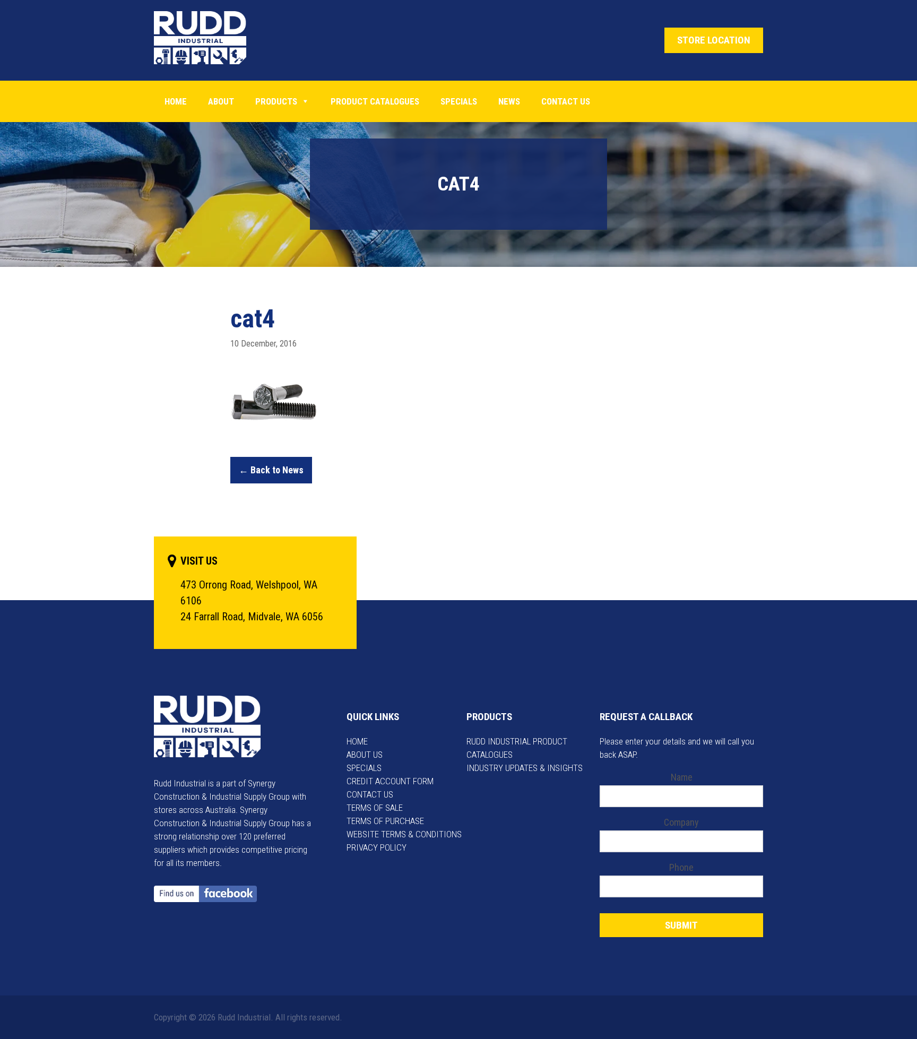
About (221, 101)
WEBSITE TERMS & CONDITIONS (404, 834)
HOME (357, 741)
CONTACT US (370, 794)
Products (276, 101)
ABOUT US (365, 754)
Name (682, 777)
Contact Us (565, 101)
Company (681, 822)
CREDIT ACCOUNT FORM (390, 781)
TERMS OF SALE (375, 807)
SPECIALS (364, 768)
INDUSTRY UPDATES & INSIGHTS (524, 768)
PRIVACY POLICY (376, 847)
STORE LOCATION (713, 40)
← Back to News (271, 469)
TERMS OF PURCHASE (385, 821)
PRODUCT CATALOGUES (375, 101)
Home (176, 101)
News (509, 101)
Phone (681, 867)
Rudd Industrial (208, 37)
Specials (458, 101)
